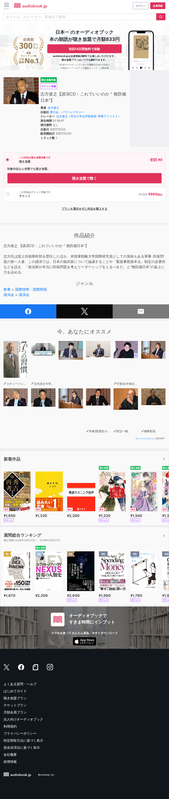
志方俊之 (53, 107)
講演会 (9, 294)
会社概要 (10, 754)
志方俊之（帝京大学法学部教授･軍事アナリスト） (88, 116)
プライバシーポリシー (20, 733)
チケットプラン (15, 705)
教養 (7, 289)
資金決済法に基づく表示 (22, 747)
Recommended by (145, 438)
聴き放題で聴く (84, 178)
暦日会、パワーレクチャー (67, 112)
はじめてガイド (15, 691)
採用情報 (10, 762)
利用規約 (10, 726)
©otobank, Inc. (46, 774)
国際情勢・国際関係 (31, 289)
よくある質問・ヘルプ (20, 684)
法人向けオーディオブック (23, 719)
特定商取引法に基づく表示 (23, 740)
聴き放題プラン (15, 698)
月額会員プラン (15, 712)
